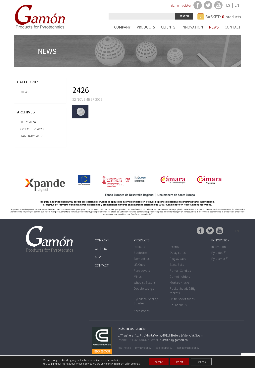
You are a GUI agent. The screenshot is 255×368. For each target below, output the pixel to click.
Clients (168, 27)
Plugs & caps (178, 258)
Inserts (174, 246)
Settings (201, 362)
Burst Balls (177, 264)
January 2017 (31, 136)
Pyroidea (218, 252)
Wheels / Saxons (144, 282)
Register (186, 5)
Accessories (141, 311)
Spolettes (140, 252)
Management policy (188, 347)
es (228, 5)
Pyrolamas (219, 258)
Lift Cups (139, 264)
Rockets (139, 246)
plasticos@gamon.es (173, 339)
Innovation (192, 27)
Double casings (144, 288)
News (214, 27)
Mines (137, 276)
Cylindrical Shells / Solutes (146, 301)
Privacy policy (143, 347)
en (237, 5)
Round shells (178, 305)
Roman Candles (180, 270)
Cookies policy (163, 347)
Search (184, 16)
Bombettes (141, 258)
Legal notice (124, 347)
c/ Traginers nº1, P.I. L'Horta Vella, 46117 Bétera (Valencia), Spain (160, 335)
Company (122, 27)
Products (146, 27)
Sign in (175, 5)
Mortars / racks (179, 282)
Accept (159, 362)
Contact (233, 27)
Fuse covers (142, 270)
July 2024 (28, 122)
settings (135, 363)
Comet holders (180, 276)
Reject (179, 362)
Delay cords (177, 252)
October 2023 (32, 129)
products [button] (223, 17)
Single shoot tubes (182, 299)
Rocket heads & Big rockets (182, 290)
